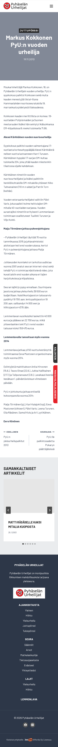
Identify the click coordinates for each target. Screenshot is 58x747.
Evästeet (29, 665)
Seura (29, 639)
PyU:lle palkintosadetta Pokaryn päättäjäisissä (45, 440)
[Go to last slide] (8, 510)
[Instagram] (32, 724)
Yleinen (29, 610)
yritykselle (18, 739)
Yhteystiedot (29, 670)
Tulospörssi (29, 630)
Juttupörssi (29, 30)
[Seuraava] (49, 510)
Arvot (29, 649)
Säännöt (29, 644)
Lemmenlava (29, 699)
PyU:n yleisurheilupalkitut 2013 (14, 438)
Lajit (29, 678)
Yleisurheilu (29, 620)
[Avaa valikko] (51, 6)
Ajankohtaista (29, 605)
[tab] (23, 544)
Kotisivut (10, 739)
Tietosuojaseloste (29, 660)
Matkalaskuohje (29, 655)
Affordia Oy (38, 739)
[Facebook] (25, 724)
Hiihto (29, 615)
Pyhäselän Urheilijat (29, 565)
